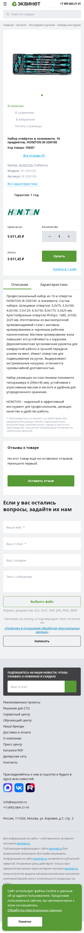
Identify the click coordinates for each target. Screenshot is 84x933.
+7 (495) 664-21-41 (16, 807)
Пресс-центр (12, 744)
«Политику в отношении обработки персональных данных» (42, 630)
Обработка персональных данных (35, 910)
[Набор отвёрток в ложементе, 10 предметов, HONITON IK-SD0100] (42, 64)
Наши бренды (13, 726)
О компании (12, 738)
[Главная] (26, 4)
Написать (42, 641)
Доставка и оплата (17, 732)
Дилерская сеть (14, 756)
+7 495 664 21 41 (70, 4)
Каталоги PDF (13, 750)
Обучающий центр (17, 720)
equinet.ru (23, 843)
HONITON (26, 165)
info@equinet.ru (15, 802)
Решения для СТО (16, 708)
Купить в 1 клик (64, 269)
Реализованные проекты (21, 702)
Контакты (10, 762)
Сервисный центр (16, 714)
